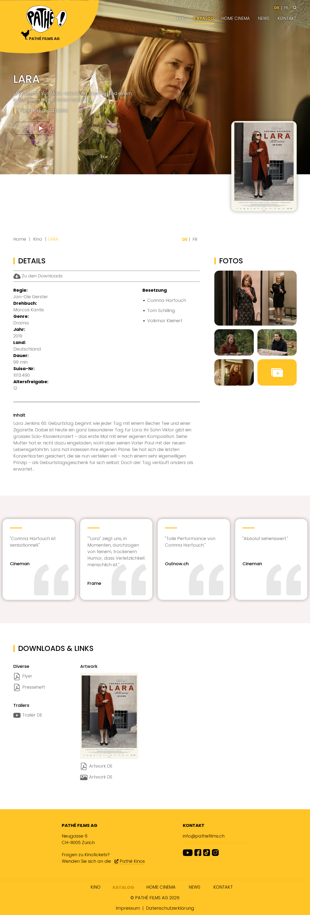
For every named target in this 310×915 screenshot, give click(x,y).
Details (276, 201)
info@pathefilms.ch (204, 836)
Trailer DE (32, 715)
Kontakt (287, 18)
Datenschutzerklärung (170, 908)
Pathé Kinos (131, 861)
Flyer (27, 676)
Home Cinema (235, 18)
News (263, 18)
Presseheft (33, 687)
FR (286, 7)
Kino (181, 18)
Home (19, 239)
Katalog (203, 18)
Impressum (128, 908)
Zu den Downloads (41, 276)
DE (276, 7)
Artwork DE (100, 766)
